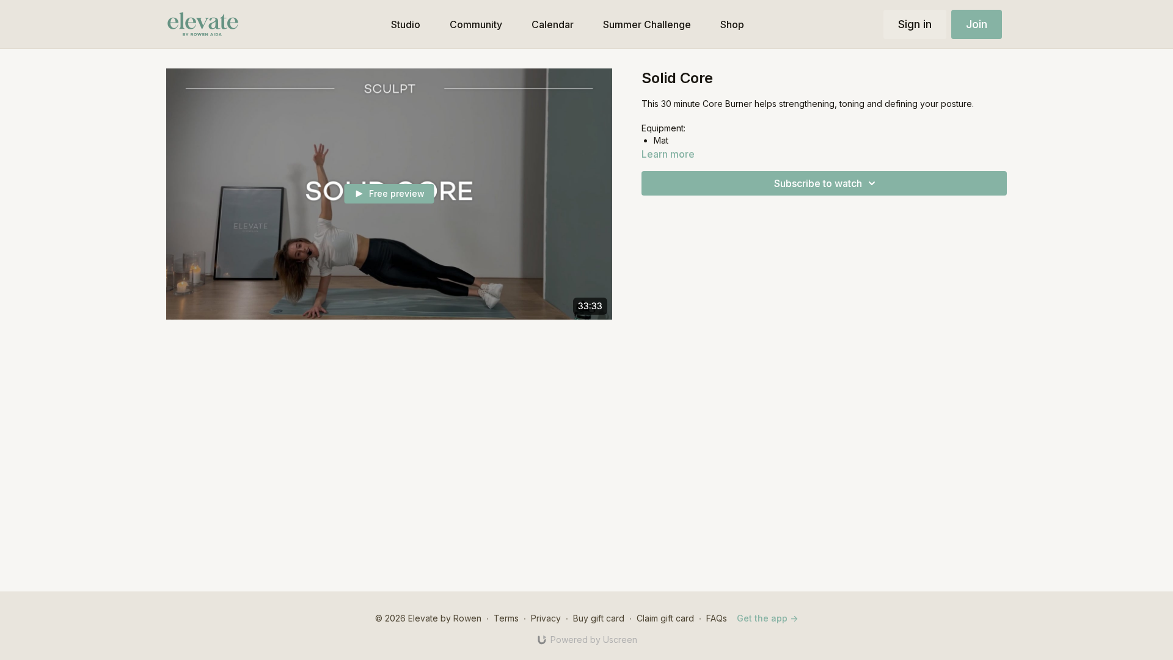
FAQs (716, 618)
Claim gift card (665, 618)
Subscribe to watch (818, 183)
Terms (506, 618)
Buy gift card (598, 618)
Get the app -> (767, 618)
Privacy (546, 618)
